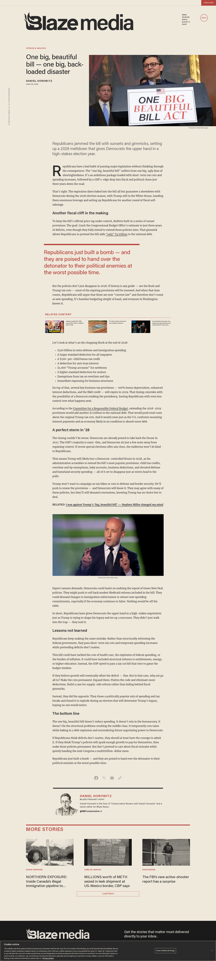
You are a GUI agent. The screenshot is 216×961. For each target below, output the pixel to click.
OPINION (186, 17)
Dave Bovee (148, 870)
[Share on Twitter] (104, 778)
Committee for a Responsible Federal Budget (100, 408)
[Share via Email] (112, 778)
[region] (108, 951)
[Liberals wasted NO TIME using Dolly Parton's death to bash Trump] (54, 326)
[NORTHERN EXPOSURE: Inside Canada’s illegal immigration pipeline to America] (50, 852)
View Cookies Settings (165, 950)
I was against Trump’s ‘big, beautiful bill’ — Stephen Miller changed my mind (114, 504)
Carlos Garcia (92, 870)
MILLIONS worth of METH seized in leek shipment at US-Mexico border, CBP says (107, 881)
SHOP (184, 24)
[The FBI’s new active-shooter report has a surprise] (166, 852)
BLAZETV (186, 22)
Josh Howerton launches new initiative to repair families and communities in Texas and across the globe (161, 323)
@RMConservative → (91, 811)
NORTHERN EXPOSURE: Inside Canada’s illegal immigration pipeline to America (46, 881)
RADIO (185, 19)
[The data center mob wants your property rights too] (97, 326)
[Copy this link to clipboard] (120, 778)
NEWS (184, 15)
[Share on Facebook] (96, 778)
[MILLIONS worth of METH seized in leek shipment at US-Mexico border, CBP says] (108, 852)
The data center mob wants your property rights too (117, 322)
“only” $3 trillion (116, 234)
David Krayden (34, 870)
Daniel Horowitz (39, 81)
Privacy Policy (48, 958)
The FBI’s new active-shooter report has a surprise (165, 879)
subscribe (209, 3)
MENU (204, 18)
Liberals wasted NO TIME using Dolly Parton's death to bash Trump (75, 323)
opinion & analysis (36, 48)
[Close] (212, 950)
